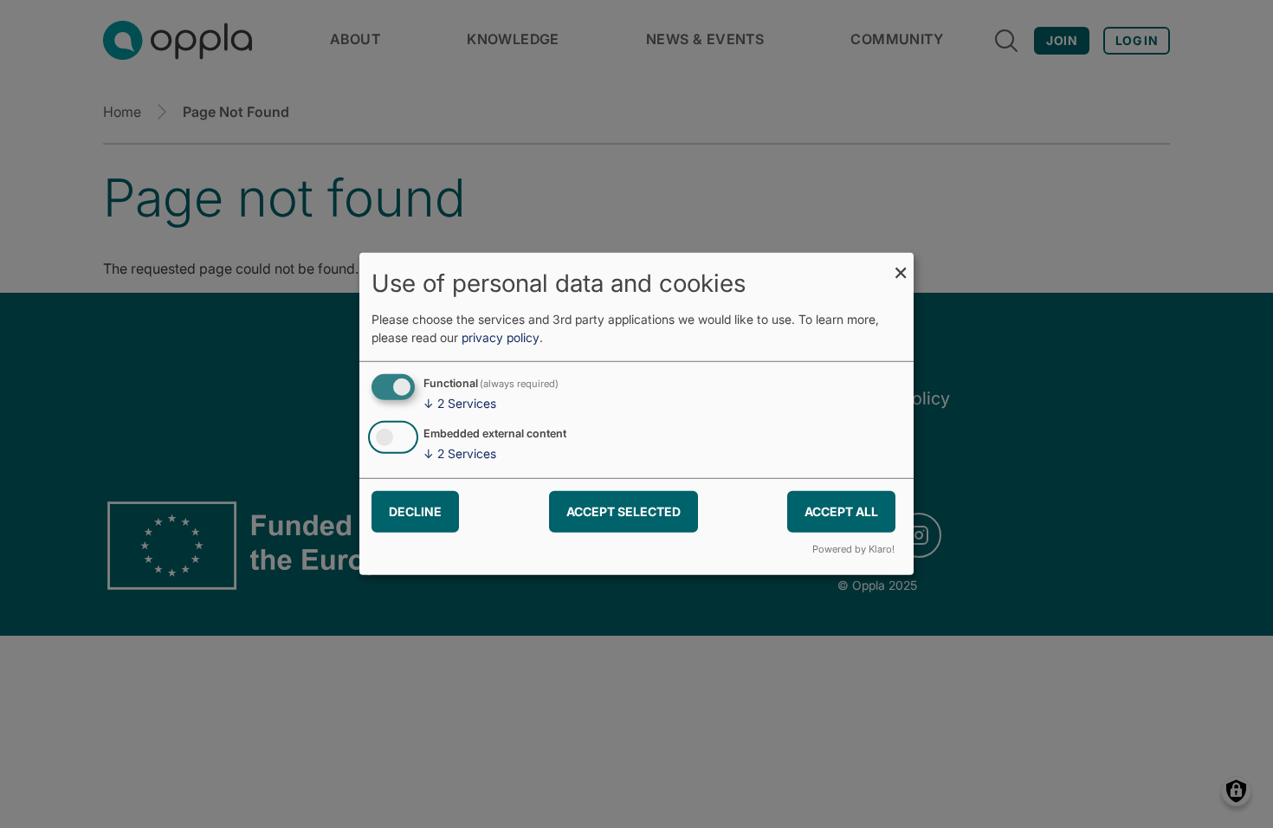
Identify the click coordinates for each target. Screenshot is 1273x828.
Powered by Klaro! (853, 549)
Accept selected (623, 510)
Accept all (841, 510)
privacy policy (501, 337)
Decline (415, 510)
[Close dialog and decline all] (901, 264)
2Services (459, 403)
